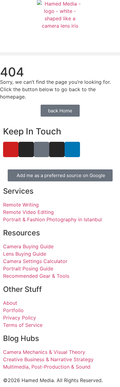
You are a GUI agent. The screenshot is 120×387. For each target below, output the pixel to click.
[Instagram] (26, 149)
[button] (60, 54)
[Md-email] (41, 149)
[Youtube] (10, 149)
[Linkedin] (72, 149)
